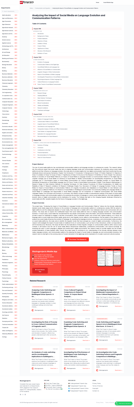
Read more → (54, 310)
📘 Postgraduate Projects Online (77, 391)
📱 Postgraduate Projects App (77, 386)
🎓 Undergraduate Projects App (77, 383)
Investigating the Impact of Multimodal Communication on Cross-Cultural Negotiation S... (108, 292)
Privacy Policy (96, 383)
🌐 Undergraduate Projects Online (78, 388)
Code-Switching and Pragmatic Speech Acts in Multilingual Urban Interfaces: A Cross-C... (109, 324)
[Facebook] (20, 394)
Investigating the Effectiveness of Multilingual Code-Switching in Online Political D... (77, 354)
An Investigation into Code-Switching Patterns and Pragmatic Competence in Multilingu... (109, 354)
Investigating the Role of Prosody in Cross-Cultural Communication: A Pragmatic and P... (44, 324)
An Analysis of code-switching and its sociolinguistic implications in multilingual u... (43, 354)
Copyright (95, 388)
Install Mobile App (108, 2)
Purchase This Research (78, 239)
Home (97, 2)
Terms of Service (97, 386)
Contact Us (95, 391)
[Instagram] (22, 394)
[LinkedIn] (25, 394)
